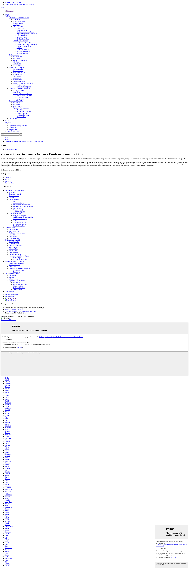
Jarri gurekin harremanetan (13, 131)
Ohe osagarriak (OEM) (16, 101)
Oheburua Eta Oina (23, 115)
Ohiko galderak (13, 129)
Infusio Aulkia (17, 76)
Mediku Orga (17, 78)
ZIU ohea (16, 62)
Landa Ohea (20, 28)
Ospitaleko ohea (14, 55)
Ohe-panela (16, 104)
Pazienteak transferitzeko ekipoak (23, 83)
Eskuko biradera (22, 113)
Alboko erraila (17, 106)
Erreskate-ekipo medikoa (20, 41)
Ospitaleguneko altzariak (16, 67)
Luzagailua (16, 25)
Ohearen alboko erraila (24, 111)
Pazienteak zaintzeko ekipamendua (19, 88)
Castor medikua (21, 117)
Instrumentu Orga (22, 30)
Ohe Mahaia (16, 102)
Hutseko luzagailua (22, 53)
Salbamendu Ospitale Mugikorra (19, 18)
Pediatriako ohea (18, 65)
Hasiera (7, 14)
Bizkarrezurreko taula (23, 51)
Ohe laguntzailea (18, 69)
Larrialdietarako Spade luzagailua (27, 44)
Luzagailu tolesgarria (23, 49)
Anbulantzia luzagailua (24, 42)
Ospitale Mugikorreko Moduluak (27, 33)
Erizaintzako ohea (18, 90)
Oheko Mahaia (17, 79)
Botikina (19, 48)
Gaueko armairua (18, 71)
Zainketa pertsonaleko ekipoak (22, 94)
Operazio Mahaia (22, 37)
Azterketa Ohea (17, 74)
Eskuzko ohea (17, 64)
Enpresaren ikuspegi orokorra (18, 125)
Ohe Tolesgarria (18, 58)
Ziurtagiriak (12, 127)
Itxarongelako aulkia (19, 81)
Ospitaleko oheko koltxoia (21, 60)
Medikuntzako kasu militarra (25, 32)
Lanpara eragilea (22, 35)
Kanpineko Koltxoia (19, 21)
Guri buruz (8, 177)
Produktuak (8, 16)
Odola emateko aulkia (19, 72)
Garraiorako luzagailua (24, 87)
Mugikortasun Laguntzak (24, 95)
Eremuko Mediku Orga (24, 46)
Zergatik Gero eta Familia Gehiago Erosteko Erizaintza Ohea (24, 141)
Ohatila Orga (21, 85)
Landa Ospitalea (18, 26)
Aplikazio (8, 122)
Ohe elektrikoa (17, 56)
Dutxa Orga (16, 92)
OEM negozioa (13, 118)
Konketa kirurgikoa (23, 39)
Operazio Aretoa (18, 23)
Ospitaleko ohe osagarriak (21, 108)
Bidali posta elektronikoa (8, 320)
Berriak (7, 120)
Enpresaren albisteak (11, 149)
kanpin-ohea (16, 19)
